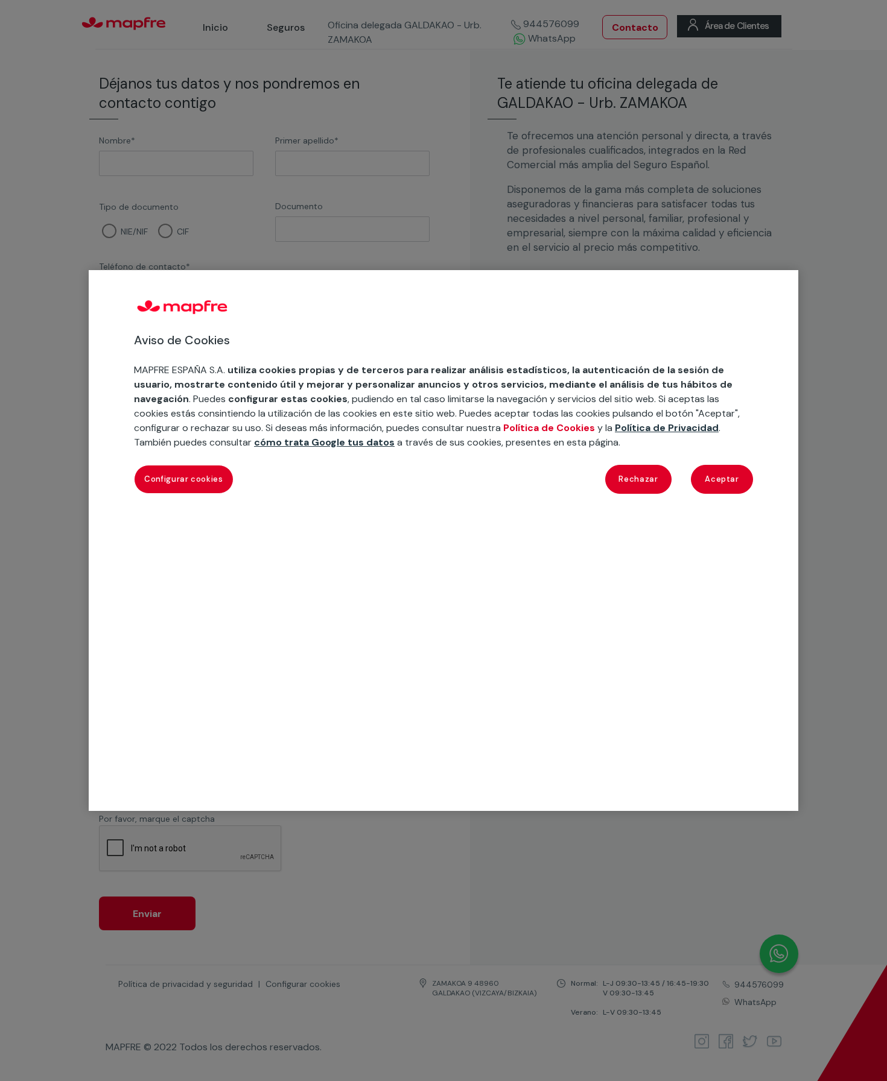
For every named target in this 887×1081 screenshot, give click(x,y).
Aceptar (722, 479)
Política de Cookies (549, 427)
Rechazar (638, 479)
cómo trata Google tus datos (324, 442)
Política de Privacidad (667, 427)
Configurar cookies (183, 479)
